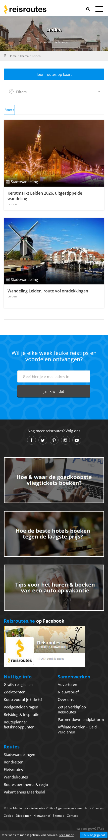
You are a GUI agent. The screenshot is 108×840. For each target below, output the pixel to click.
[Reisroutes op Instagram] (65, 440)
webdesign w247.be (90, 828)
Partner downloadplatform (81, 719)
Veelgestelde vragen (21, 706)
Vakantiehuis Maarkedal (24, 791)
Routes (9, 110)
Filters (21, 91)
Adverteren (67, 684)
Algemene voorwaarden (72, 808)
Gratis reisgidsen (18, 684)
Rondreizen (13, 761)
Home (13, 56)
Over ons (66, 699)
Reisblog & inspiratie (21, 714)
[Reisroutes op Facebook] (31, 440)
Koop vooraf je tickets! (23, 699)
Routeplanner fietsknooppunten (19, 724)
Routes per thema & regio (26, 784)
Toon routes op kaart (54, 74)
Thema (24, 56)
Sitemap (58, 815)
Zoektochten (14, 691)
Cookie (8, 815)
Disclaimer (23, 815)
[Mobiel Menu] (99, 10)
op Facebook (34, 621)
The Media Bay (17, 808)
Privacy (97, 808)
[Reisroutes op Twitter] (42, 440)
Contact (72, 815)
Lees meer (66, 835)
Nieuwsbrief (68, 691)
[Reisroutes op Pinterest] (54, 440)
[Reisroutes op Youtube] (76, 440)
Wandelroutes (16, 776)
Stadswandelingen (19, 754)
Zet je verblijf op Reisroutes (72, 709)
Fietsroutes (13, 769)
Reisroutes (25, 9)
